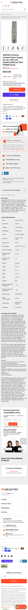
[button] (1, 2)
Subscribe (14, 581)
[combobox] (14, 9)
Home (2, 14)
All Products (8, 14)
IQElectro (9, 493)
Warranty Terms (20, 149)
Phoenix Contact (15, 68)
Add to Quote (14, 100)
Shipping (4, 81)
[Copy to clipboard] (24, 190)
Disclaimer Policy (5, 607)
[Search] (25, 9)
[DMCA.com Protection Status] (4, 567)
